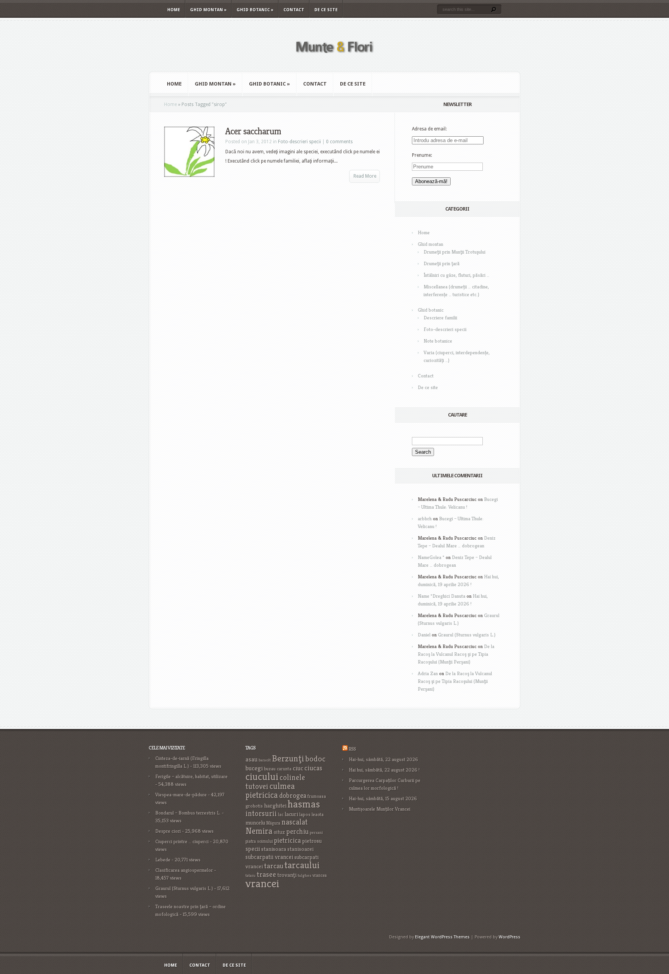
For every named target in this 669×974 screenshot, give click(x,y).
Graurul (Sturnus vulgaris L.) (467, 634)
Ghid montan (208, 9)
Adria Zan (428, 673)
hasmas (304, 804)
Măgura (273, 823)
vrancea (319, 875)
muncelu (255, 822)
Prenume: (422, 155)
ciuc (298, 768)
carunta (284, 769)
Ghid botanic (255, 9)
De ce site (326, 9)
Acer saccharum (253, 131)
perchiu (297, 831)
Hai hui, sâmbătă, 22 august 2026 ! (384, 770)
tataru (250, 875)
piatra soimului (259, 841)
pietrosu (312, 840)
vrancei (262, 883)
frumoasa (316, 796)
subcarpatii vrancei (269, 857)
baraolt (265, 760)
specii (252, 849)
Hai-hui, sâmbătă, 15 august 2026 (383, 798)
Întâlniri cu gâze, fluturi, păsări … (456, 275)
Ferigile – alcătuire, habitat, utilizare (191, 776)
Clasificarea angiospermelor (184, 870)
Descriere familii (440, 317)
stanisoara (273, 848)
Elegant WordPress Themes (442, 937)
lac (280, 814)
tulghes (304, 875)
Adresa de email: (429, 129)
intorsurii (261, 813)
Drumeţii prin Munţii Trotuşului (454, 252)
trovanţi (287, 874)
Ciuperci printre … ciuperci (182, 841)
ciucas (313, 767)
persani (316, 832)
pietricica (287, 840)
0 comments (339, 141)
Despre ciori (168, 831)
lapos (304, 814)
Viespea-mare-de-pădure (181, 794)
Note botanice (438, 341)
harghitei (275, 805)
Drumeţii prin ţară (442, 263)
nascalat (294, 822)
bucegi (254, 768)
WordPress (509, 937)
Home (173, 9)
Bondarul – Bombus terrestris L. (188, 812)
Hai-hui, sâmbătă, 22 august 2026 (383, 759)
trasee (266, 874)
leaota (318, 814)
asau (251, 759)
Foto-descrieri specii (299, 141)
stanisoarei (300, 848)
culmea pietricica (270, 790)
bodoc (315, 759)
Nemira (259, 830)
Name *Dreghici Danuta (441, 596)
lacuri (291, 814)
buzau (270, 769)
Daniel (424, 634)
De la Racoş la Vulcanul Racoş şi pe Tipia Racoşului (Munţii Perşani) (456, 654)
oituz (279, 832)
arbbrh (425, 518)
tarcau (273, 865)
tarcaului (302, 865)
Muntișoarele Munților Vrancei (379, 809)
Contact (293, 9)
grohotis (254, 806)
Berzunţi (288, 758)
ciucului (261, 776)
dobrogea (292, 795)
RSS (352, 749)
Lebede (162, 859)
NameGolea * (431, 557)
